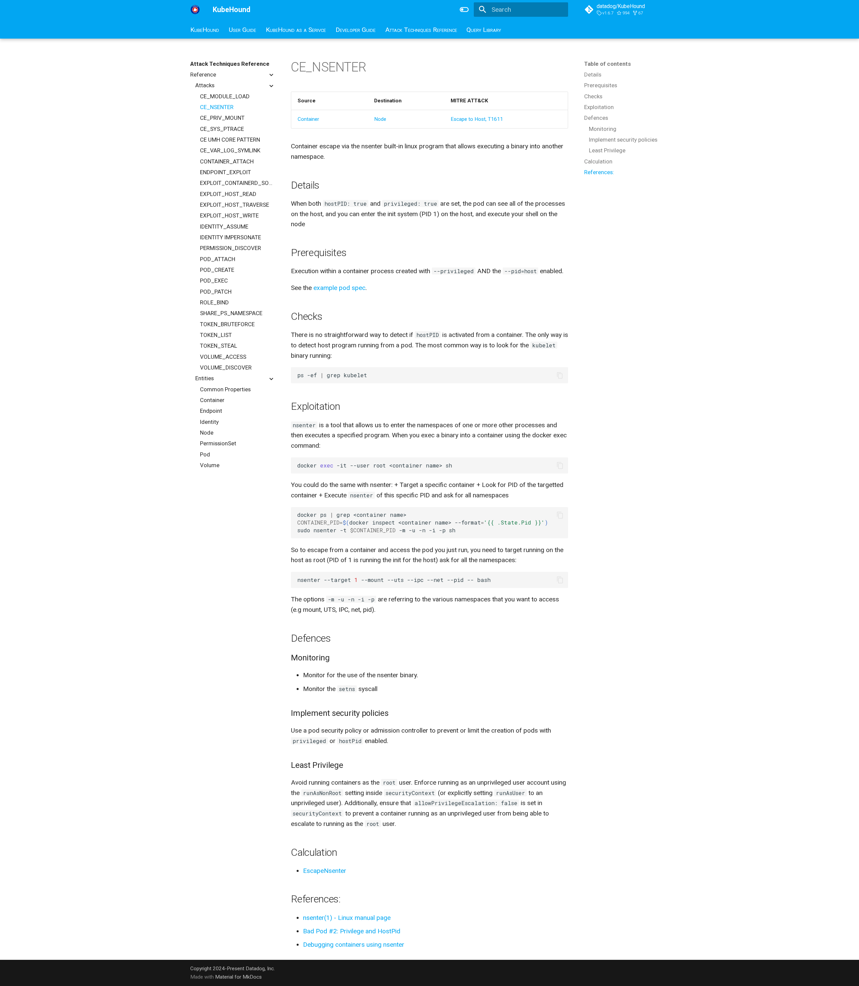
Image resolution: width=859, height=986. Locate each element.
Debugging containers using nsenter (353, 944)
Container (308, 119)
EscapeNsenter (324, 871)
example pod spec (339, 288)
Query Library (483, 30)
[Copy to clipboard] (560, 375)
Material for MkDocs (238, 977)
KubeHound (204, 30)
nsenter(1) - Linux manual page (347, 918)
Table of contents (607, 63)
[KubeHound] (195, 10)
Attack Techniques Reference (421, 30)
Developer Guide (355, 30)
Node (380, 119)
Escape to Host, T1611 (477, 119)
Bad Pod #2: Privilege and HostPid (351, 931)
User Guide (242, 30)
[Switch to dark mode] (464, 10)
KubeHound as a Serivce (296, 30)
